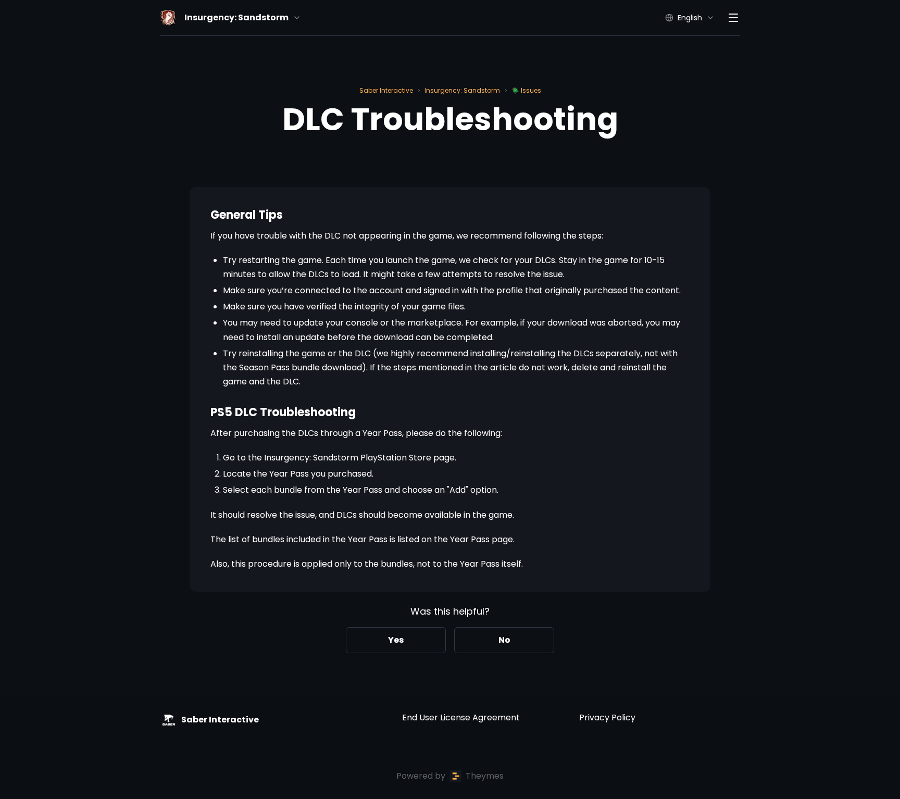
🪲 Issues (526, 90)
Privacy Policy (607, 717)
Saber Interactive (386, 90)
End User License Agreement (461, 717)
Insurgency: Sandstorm (462, 90)
